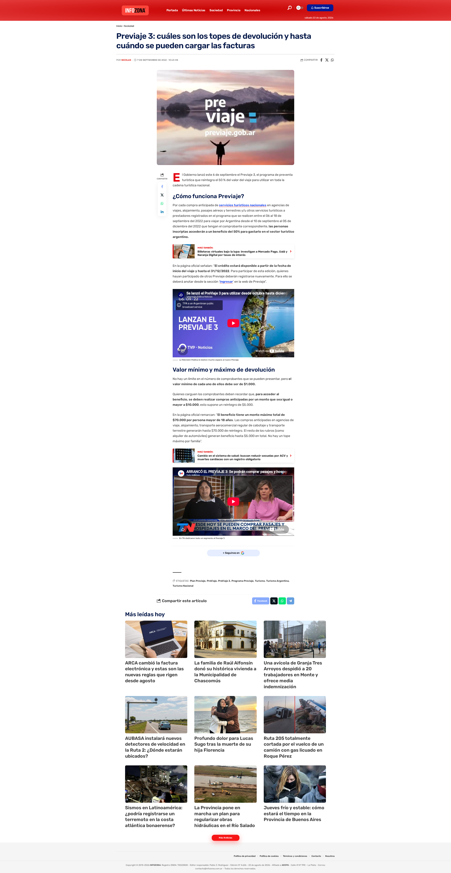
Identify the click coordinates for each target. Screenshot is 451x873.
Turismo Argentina (277, 580)
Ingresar (226, 282)
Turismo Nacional (183, 585)
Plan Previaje (197, 580)
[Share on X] (326, 60)
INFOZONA (155, 865)
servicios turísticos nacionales (242, 205)
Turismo (260, 580)
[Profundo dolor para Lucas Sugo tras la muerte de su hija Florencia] (225, 714)
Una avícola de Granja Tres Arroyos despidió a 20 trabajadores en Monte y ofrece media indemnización (293, 674)
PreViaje (212, 580)
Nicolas (126, 60)
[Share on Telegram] (290, 600)
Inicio (119, 26)
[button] (290, 8)
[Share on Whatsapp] (332, 60)
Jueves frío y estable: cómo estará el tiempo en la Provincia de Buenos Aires (294, 813)
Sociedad (129, 26)
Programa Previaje (242, 580)
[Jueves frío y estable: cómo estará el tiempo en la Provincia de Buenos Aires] (295, 784)
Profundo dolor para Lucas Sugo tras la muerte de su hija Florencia (223, 744)
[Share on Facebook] (321, 60)
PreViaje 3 (224, 580)
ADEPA (285, 865)
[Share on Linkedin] (162, 212)
